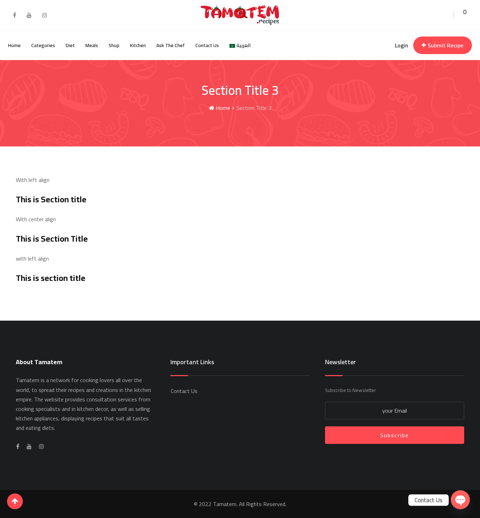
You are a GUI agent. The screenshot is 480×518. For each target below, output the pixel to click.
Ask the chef (170, 45)
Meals (91, 45)
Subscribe (394, 435)
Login (401, 45)
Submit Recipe (445, 45)
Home (14, 45)
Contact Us (207, 45)
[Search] (446, 14)
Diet (70, 45)
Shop (114, 45)
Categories (43, 45)
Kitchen (138, 45)
